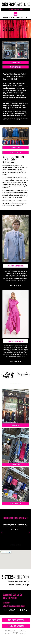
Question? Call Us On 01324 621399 (12, 596)
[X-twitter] (12, 17)
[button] (15, 14)
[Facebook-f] (7, 17)
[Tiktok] (14, 17)
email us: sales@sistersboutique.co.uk (14, 604)
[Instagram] (9, 17)
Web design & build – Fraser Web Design (15, 633)
